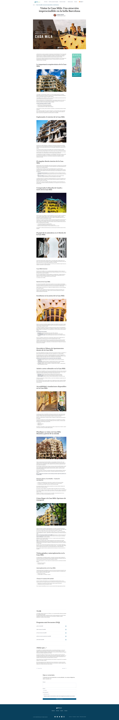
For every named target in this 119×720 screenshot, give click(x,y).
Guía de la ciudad (62, 1)
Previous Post (40, 668)
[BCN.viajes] (37, 2)
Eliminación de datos (83, 716)
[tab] (51, 626)
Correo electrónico (46, 692)
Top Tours (45, 1)
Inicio (34, 4)
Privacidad (74, 716)
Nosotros (53, 710)
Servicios (57, 710)
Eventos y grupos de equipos (53, 1)
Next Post (63, 668)
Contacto (75, 1)
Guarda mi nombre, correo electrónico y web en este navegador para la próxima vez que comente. (59, 696)
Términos (70, 716)
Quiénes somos (70, 1)
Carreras (65, 710)
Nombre (44, 688)
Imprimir (61, 710)
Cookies (77, 716)
